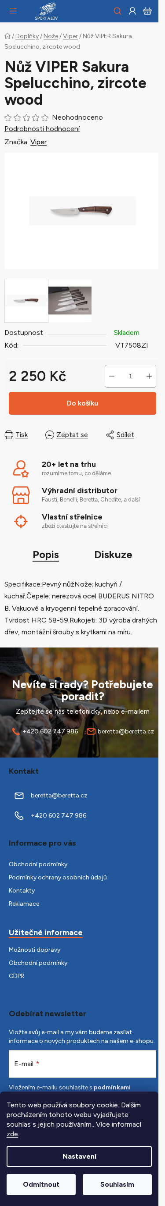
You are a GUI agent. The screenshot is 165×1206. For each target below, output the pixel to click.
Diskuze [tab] (113, 554)
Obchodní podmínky (38, 864)
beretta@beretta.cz (126, 731)
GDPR (16, 976)
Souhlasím (117, 1184)
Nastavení (79, 1156)
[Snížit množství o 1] (111, 376)
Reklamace (24, 903)
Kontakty (22, 890)
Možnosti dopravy (34, 949)
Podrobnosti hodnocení (42, 129)
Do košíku (82, 403)
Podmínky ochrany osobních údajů (58, 877)
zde (12, 1134)
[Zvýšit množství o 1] (149, 376)
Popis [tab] (46, 554)
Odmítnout (41, 1184)
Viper (38, 142)
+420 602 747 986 (50, 731)
